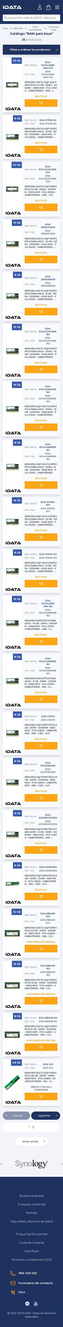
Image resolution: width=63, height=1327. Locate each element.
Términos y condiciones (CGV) (31, 1259)
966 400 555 (28, 1273)
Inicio (5, 28)
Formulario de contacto (36, 1283)
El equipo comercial (32, 1204)
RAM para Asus (54, 28)
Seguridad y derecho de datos (31, 1221)
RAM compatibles (35, 28)
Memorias (18, 28)
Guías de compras (31, 1242)
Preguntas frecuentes (31, 1234)
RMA (22, 1292)
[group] (31, 1164)
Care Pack (31, 1251)
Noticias (31, 1213)
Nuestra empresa (31, 1196)
